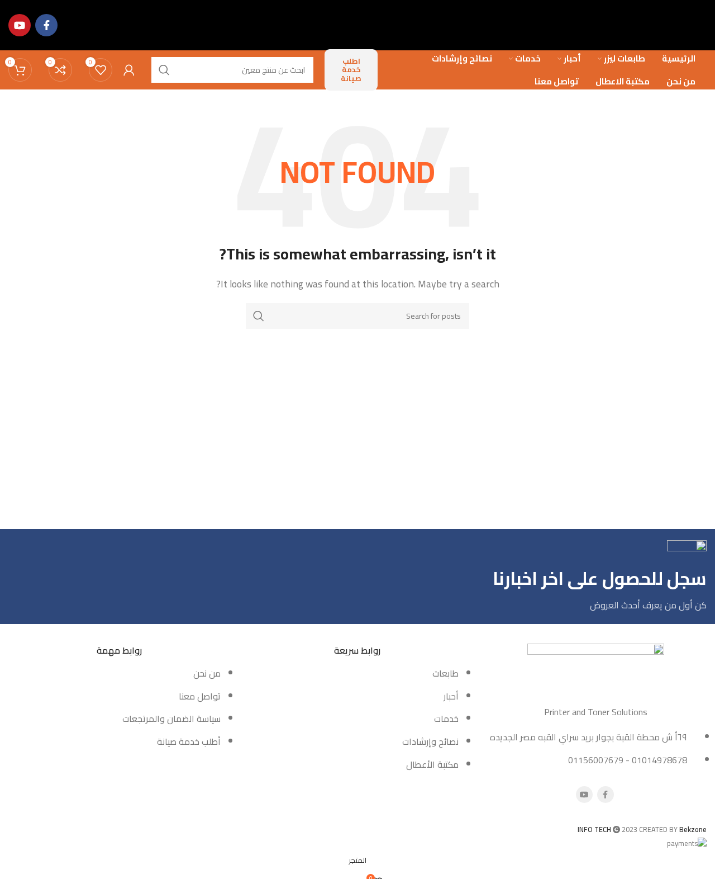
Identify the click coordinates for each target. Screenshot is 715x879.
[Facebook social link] (46, 25)
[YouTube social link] (19, 25)
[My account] (129, 70)
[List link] (119, 695)
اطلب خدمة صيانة (351, 69)
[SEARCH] (258, 316)
